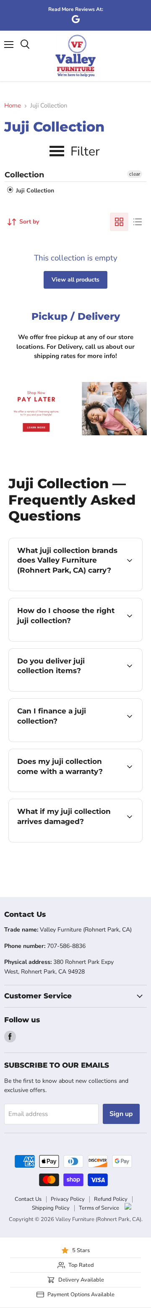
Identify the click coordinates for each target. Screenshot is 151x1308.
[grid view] (119, 222)
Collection (24, 174)
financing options (76, 740)
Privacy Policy (68, 1199)
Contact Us (28, 1199)
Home (12, 105)
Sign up (121, 1114)
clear (134, 174)
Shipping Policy (51, 1208)
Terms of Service (99, 1208)
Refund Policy (111, 1199)
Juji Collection (34, 191)
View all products (75, 280)
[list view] (137, 222)
